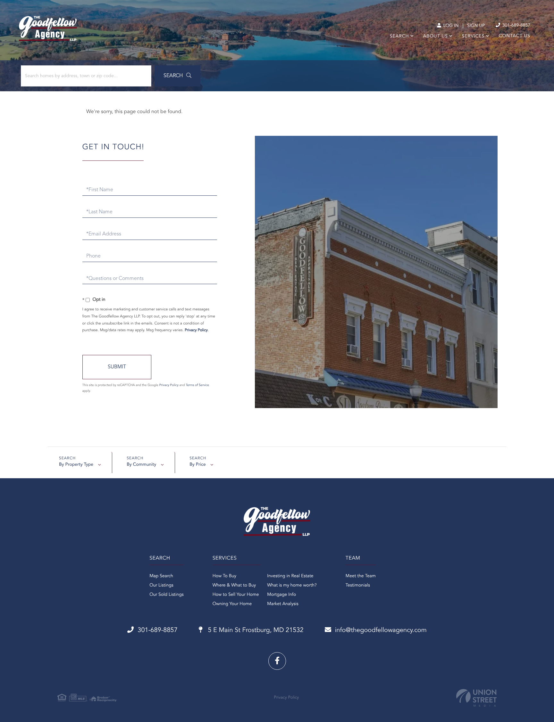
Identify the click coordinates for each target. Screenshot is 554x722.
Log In (450, 26)
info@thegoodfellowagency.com (381, 630)
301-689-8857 (515, 25)
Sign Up (476, 26)
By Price (197, 465)
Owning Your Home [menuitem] (232, 604)
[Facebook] (277, 661)
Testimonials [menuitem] (358, 585)
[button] (177, 75)
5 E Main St (255, 630)
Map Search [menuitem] (161, 576)
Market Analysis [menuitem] (282, 604)
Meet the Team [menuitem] (361, 576)
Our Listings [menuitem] (161, 585)
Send (116, 367)
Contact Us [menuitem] (514, 36)
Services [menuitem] (473, 36)
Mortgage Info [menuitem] (281, 595)
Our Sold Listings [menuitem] (166, 595)
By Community (141, 465)
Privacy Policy (196, 330)
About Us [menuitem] (435, 36)
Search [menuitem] (399, 36)
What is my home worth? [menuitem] (292, 585)
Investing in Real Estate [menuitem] (290, 576)
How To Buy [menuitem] (224, 576)
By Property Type (76, 465)
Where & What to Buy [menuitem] (234, 585)
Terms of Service (197, 385)
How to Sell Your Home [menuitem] (236, 595)
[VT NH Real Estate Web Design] (476, 698)
